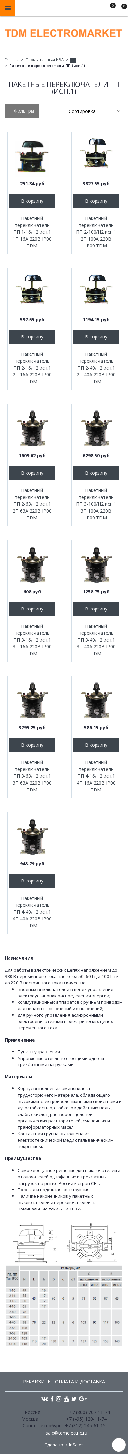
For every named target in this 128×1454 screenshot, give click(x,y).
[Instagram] (58, 1398)
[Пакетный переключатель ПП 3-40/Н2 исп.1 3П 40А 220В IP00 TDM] (96, 565)
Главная (12, 59)
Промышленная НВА (45, 59)
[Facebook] (52, 1398)
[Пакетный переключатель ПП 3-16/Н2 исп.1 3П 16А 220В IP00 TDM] (32, 565)
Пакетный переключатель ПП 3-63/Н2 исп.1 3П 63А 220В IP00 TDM (32, 776)
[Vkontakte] (44, 1398)
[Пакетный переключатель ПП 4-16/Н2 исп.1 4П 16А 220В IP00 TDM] (96, 701)
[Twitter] (74, 1398)
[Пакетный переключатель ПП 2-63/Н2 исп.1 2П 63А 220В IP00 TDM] (32, 429)
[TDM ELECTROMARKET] (64, 32)
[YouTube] (66, 1398)
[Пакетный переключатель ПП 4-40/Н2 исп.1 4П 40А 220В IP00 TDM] (32, 837)
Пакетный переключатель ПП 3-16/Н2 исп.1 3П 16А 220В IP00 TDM (32, 640)
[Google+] (83, 1398)
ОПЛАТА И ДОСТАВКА (80, 1381)
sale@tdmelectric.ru (66, 1433)
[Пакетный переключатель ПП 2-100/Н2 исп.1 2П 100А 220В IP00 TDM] (96, 157)
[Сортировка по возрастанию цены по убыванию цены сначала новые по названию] (94, 111)
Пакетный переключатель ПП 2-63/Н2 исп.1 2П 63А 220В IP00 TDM (32, 504)
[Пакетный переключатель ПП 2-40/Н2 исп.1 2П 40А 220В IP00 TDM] (96, 293)
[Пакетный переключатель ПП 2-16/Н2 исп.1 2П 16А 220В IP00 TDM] (32, 293)
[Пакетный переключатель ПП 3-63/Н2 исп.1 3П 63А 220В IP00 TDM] (32, 701)
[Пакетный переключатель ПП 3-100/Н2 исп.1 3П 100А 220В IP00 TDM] (96, 429)
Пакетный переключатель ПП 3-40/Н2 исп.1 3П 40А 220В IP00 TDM (96, 640)
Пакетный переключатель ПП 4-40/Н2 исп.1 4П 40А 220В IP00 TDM (32, 912)
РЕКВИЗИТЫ (37, 1381)
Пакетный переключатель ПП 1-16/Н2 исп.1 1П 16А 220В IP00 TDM (32, 232)
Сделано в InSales (64, 1445)
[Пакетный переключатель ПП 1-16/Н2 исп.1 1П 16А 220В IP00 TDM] (32, 157)
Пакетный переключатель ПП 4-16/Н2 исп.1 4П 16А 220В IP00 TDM (96, 776)
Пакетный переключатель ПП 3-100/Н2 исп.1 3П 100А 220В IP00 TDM (96, 504)
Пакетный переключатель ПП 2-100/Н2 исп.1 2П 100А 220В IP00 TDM (96, 232)
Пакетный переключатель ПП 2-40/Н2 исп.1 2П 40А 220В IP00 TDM (96, 368)
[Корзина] (121, 9)
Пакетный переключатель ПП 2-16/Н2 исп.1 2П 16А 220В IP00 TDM (32, 368)
